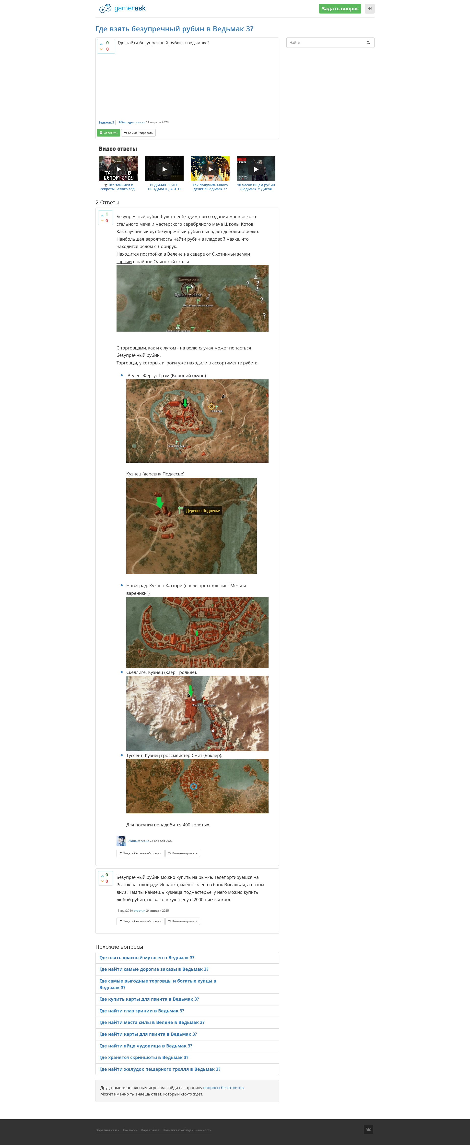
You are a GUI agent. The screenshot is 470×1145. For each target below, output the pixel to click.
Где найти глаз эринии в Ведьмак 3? (141, 1011)
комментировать (140, 133)
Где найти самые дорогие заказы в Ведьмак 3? (154, 969)
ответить (111, 133)
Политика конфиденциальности (187, 1130)
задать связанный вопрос (142, 853)
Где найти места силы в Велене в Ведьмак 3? (152, 1022)
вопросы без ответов (223, 1087)
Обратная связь (107, 1130)
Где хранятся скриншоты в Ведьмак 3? (143, 1057)
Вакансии (130, 1130)
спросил (139, 122)
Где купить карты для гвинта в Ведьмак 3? (149, 999)
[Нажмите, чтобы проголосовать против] (101, 49)
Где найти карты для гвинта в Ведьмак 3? (148, 1034)
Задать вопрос (340, 8)
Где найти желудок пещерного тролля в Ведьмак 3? (160, 1069)
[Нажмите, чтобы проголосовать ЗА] (101, 44)
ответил (143, 841)
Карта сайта (150, 1130)
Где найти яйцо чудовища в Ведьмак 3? (145, 1046)
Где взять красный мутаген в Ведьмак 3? (147, 957)
